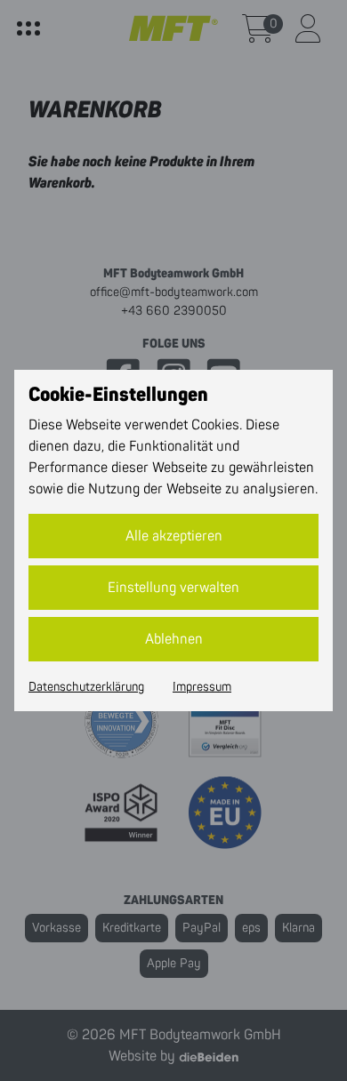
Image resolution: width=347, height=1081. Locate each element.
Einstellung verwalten (173, 588)
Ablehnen (174, 639)
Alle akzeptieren (173, 536)
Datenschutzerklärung (86, 687)
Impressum (202, 687)
